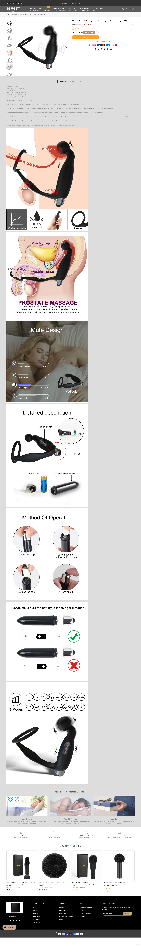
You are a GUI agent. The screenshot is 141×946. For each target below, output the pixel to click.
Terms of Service (63, 913)
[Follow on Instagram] (13, 920)
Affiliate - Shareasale (85, 913)
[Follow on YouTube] (19, 920)
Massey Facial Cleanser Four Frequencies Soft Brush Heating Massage (53, 883)
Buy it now (86, 37)
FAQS (34, 907)
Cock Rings (100, 8)
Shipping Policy (36, 919)
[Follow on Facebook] (7, 920)
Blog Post (61, 907)
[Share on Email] (21, 3)
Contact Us (35, 913)
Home (7, 14)
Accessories (34, 10)
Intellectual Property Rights (66, 916)
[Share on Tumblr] (16, 3)
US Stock (33, 8)
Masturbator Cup (86, 8)
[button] (75, 29)
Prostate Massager (58, 8)
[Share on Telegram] (19, 3)
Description (63, 81)
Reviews (72, 81)
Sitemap (61, 919)
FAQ (80, 81)
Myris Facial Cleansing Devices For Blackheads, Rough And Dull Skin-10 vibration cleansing (116, 884)
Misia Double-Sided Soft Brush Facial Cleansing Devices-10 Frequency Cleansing (86, 883)
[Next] (66, 47)
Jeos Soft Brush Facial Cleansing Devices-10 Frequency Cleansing (21, 883)
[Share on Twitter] (10, 3)
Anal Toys (46, 10)
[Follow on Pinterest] (16, 920)
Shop (95, 10)
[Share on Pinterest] (13, 3)
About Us (85, 10)
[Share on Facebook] (7, 3)
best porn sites (84, 916)
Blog (77, 10)
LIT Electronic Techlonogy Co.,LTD (77, 932)
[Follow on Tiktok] (22, 920)
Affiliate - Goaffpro (85, 910)
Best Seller (44, 8)
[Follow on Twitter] (10, 920)
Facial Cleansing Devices (63, 10)
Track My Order (37, 922)
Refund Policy (36, 916)
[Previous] (16, 47)
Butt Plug (72, 8)
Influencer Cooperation (86, 907)
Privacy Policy (62, 910)
